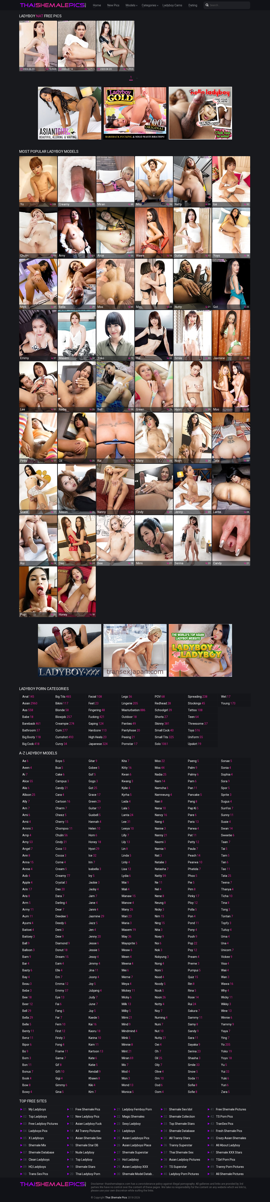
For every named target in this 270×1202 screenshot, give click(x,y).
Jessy (94, 956)
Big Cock (30, 744)
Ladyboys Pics (38, 1131)
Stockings (196, 703)
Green (95, 801)
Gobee (94, 767)
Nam (160, 781)
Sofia (192, 1085)
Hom (93, 835)
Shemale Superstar (135, 1152)
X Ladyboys (36, 1138)
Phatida (194, 869)
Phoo (192, 875)
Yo (225, 1044)
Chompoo (64, 828)
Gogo (93, 781)
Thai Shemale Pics (116, 1197)
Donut (61, 950)
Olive (159, 1071)
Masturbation (133, 710)
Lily (126, 842)
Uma (225, 936)
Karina (95, 1038)
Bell (26, 1010)
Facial (95, 696)
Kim (92, 1092)
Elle (58, 970)
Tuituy (226, 929)
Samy (193, 1024)
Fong (59, 1044)
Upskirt (194, 744)
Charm (61, 808)
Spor (225, 788)
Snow (193, 1071)
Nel (158, 889)
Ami (26, 815)
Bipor (27, 1044)
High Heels (98, 737)
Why (225, 990)
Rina (192, 990)
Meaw (127, 950)
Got (93, 788)
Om (159, 1078)
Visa (225, 963)
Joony (94, 977)
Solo (161, 744)
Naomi (160, 842)
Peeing (128, 737)
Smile (194, 1065)
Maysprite (129, 943)
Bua (59, 767)
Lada (126, 801)
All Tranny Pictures (88, 1131)
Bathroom (31, 730)
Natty (160, 875)
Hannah (95, 821)
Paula (193, 848)
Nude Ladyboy (85, 1152)
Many (127, 909)
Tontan (227, 916)
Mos (160, 767)
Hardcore (98, 730)
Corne (60, 862)
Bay (26, 977)
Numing (161, 1017)
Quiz (193, 977)
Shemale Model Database (139, 1174)
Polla (192, 909)
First (60, 1031)
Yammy (227, 1024)
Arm (26, 902)
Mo (125, 1065)
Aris (26, 896)
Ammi (27, 828)
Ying (225, 1038)
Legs (127, 696)
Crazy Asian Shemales (231, 1138)
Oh (158, 1051)
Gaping (96, 723)
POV (160, 696)
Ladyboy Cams (172, 5)
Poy (192, 950)
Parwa (193, 828)
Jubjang (95, 990)
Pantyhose (131, 730)
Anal (28, 696)
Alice (27, 781)
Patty (193, 842)
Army (28, 909)
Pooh (192, 936)
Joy (92, 983)
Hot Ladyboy (130, 1159)
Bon (27, 1065)
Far (58, 1017)
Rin (191, 983)
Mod (126, 1071)
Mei (125, 970)
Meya (126, 983)
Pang (192, 801)
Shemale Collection (182, 1116)
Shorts (161, 717)
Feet (94, 703)
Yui (225, 1071)
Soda (193, 1078)
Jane (93, 902)
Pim (192, 889)
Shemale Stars (85, 1166)
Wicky (227, 997)
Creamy (62, 875)
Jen (92, 929)
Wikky (226, 1004)
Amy (27, 842)
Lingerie (130, 703)
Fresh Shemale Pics (229, 1131)
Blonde (62, 710)
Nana (160, 808)
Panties (129, 723)
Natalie (160, 862)
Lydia (126, 875)
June (93, 1004)
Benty (28, 1031)
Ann (26, 855)
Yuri (225, 1085)
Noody (160, 983)
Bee (27, 997)
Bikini (61, 703)
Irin (92, 862)
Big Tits (63, 696)
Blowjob (63, 717)
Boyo (60, 761)
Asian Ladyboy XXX (135, 1166)
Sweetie (227, 835)
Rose (193, 997)
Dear (59, 909)
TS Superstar (178, 1166)
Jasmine (96, 916)
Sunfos (227, 808)
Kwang (127, 781)
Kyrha (127, 794)
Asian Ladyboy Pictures (184, 1159)
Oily (158, 1065)
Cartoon (62, 801)
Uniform (195, 737)
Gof (92, 774)
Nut (159, 1031)
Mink (126, 1038)
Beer (27, 1004)
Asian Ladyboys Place (136, 1145)
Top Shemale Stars (182, 1123)
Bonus (27, 1071)
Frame (61, 1051)
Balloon (28, 950)
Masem (129, 929)
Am (26, 808)
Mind (126, 1024)
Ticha (226, 896)
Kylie (126, 788)
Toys (194, 730)
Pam (192, 781)
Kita (125, 761)
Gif (58, 1065)
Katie (93, 1065)
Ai (24, 774)
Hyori (94, 848)
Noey (159, 936)
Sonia (226, 767)
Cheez (60, 815)
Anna (28, 862)
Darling (61, 902)
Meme (127, 977)
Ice (92, 855)
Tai (224, 848)
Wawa (227, 983)
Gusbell (95, 815)
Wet (225, 696)
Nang (159, 821)
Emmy (61, 990)
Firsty (60, 1038)
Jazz (93, 923)
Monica (128, 1092)
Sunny (227, 815)
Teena (226, 882)
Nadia (160, 774)
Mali (126, 889)
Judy (93, 997)
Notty (159, 1004)
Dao (60, 889)
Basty (27, 970)
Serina (194, 1051)
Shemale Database (41, 1152)
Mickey (128, 990)
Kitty (127, 767)
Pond (193, 923)
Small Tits (164, 737)
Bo (25, 1051)
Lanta (127, 815)
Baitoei (28, 929)
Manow (128, 902)
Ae (25, 761)
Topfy (226, 923)
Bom (26, 1058)
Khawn (94, 1078)
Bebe (27, 990)
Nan (158, 801)
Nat (158, 855)
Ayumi (27, 923)
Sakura (194, 1010)
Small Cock (164, 730)
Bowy (27, 1092)
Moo (160, 761)
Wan (225, 977)
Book (26, 1078)
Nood (159, 977)
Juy (92, 1010)
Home (97, 5)
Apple (27, 882)
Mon (126, 1078)
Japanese (98, 744)
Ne (158, 882)
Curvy (61, 744)
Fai (58, 1004)
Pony (192, 929)
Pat (192, 835)
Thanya (227, 889)
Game (60, 1058)
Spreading (197, 696)
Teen (193, 717)
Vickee (226, 956)
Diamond (62, 943)
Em (58, 977)
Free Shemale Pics (88, 1109)
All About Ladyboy (228, 1145)
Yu (224, 1065)
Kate (93, 1058)
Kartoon (96, 1051)
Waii (225, 970)
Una (225, 943)
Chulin (61, 835)
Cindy (61, 842)
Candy (61, 788)
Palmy (193, 774)
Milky (126, 1010)
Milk (126, 1004)
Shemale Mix (37, 1145)
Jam (93, 896)
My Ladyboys (37, 1109)
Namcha (161, 788)
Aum (27, 916)
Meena (127, 963)
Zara (225, 1092)
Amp (26, 835)
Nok (158, 950)
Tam (225, 855)
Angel (27, 848)
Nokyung (162, 956)
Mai (125, 882)
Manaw (129, 896)
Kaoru (94, 1031)
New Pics (113, 5)
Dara (59, 896)
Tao (225, 869)
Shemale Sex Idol (180, 1109)
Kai (93, 1024)
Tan (224, 862)
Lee (126, 821)
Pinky (193, 896)
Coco (60, 848)
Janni (93, 909)
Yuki (225, 1078)
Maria (127, 923)
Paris (193, 821)
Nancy (161, 815)
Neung (160, 902)
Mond (127, 1085)
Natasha (161, 869)
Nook (159, 990)
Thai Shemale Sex (181, 1152)
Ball (26, 943)
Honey (95, 842)
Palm (192, 767)
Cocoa (60, 855)
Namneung (163, 794)
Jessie (94, 950)
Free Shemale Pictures (231, 1109)
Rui (192, 1004)
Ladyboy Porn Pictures (184, 1174)
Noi (158, 943)
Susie (226, 821)
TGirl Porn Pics (225, 1159)
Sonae (226, 761)
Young (228, 703)
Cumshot (64, 737)
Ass (27, 710)
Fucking (96, 717)
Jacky (94, 889)
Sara (193, 1038)
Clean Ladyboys (39, 1159)
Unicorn (227, 950)
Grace (94, 794)
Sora (225, 781)
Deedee (61, 916)
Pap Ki (193, 808)
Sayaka (194, 1044)
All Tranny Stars (179, 1138)
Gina (59, 1092)
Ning (160, 923)
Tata (226, 875)
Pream (193, 956)
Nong (159, 963)
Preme (193, 963)
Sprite (226, 794)
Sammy (195, 1017)
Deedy (60, 923)
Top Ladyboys (38, 1116)
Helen (94, 828)
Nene (159, 896)
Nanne (160, 828)
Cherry (61, 821)
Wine (226, 1010)
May (126, 936)
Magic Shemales (133, 1116)
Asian (29, 703)
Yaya (225, 1031)
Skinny (162, 723)
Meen (127, 956)
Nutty (160, 1038)
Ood (159, 1085)
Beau (27, 983)
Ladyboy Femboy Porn (137, 1109)
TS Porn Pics (224, 1116)
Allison (28, 794)
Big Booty (31, 737)
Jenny (95, 936)
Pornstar (129, 744)
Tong (225, 909)
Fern (60, 1024)
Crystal (61, 882)
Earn (59, 963)
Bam (26, 956)
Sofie (192, 1092)
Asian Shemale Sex (88, 1138)
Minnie (127, 1044)
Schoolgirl (163, 710)
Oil (158, 1058)
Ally (26, 801)
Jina (93, 970)
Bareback (31, 723)
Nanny (161, 835)
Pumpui (194, 970)
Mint (127, 1051)
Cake (60, 774)
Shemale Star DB (87, 1145)
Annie (27, 869)
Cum (61, 730)
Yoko (226, 1051)
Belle (26, 1024)
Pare (192, 815)
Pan (192, 788)
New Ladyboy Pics (87, 1116)
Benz (27, 1038)
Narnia (160, 848)
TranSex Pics (224, 1123)
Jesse (94, 943)
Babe (27, 717)
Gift (59, 1071)
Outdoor (129, 717)
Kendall (95, 1071)
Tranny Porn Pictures (230, 1166)
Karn (94, 1044)
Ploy (193, 902)
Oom (159, 1092)
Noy (158, 1010)
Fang (59, 1010)
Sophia (227, 774)
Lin (125, 848)
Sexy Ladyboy (131, 1123)
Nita (158, 929)
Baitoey (28, 936)
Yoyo (226, 1058)
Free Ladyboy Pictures (43, 1123)
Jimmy (94, 963)
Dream (62, 956)
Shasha (194, 1058)
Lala (126, 808)
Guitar (95, 808)
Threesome (198, 723)
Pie (191, 882)
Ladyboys (128, 1131)
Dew (59, 936)
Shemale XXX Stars (229, 1152)
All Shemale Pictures (230, 1174)
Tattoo (195, 710)
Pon (192, 916)
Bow (26, 1085)
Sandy (193, 1031)
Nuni (159, 1024)
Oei (158, 1044)
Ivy (91, 875)
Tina (225, 902)
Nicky (159, 909)
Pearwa (195, 862)
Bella (27, 1017)
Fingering (97, 710)
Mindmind (129, 1031)
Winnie (226, 1017)
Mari (127, 916)
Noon (160, 997)
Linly (126, 862)
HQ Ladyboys (37, 1166)
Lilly (125, 835)
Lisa (126, 869)
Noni (159, 970)
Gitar (93, 761)
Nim (159, 916)
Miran (127, 1058)
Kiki (92, 1085)
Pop (192, 943)
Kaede (94, 1017)
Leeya (128, 828)
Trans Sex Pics (38, 1174)
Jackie (94, 882)
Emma (61, 983)
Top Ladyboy (84, 1159)
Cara (59, 794)
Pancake (195, 794)
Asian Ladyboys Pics (135, 1138)
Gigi (59, 1078)
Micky (127, 997)
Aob (26, 875)
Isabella (95, 869)
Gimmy (61, 1085)
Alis (26, 788)
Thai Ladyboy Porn (88, 1174)
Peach (194, 855)
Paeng (193, 761)
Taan (225, 842)
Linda (126, 855)
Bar (25, 963)
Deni (59, 929)
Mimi (127, 1017)
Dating (193, 5)
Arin (27, 889)
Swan (227, 828)
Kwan (126, 774)
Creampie (64, 723)
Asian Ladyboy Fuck (89, 1123)
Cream (61, 869)
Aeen (27, 767)
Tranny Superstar (180, 1145)
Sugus (226, 801)
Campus (62, 781)
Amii (26, 821)
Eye (59, 997)
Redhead (163, 703)
